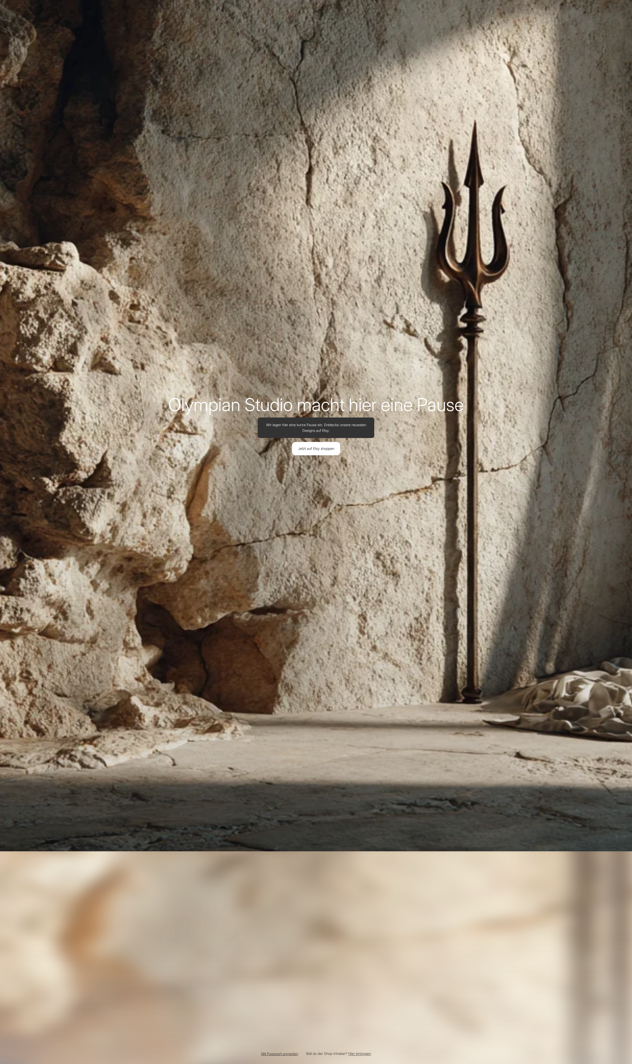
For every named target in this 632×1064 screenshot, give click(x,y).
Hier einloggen (359, 1053)
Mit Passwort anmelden (279, 1054)
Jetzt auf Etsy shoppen (316, 448)
